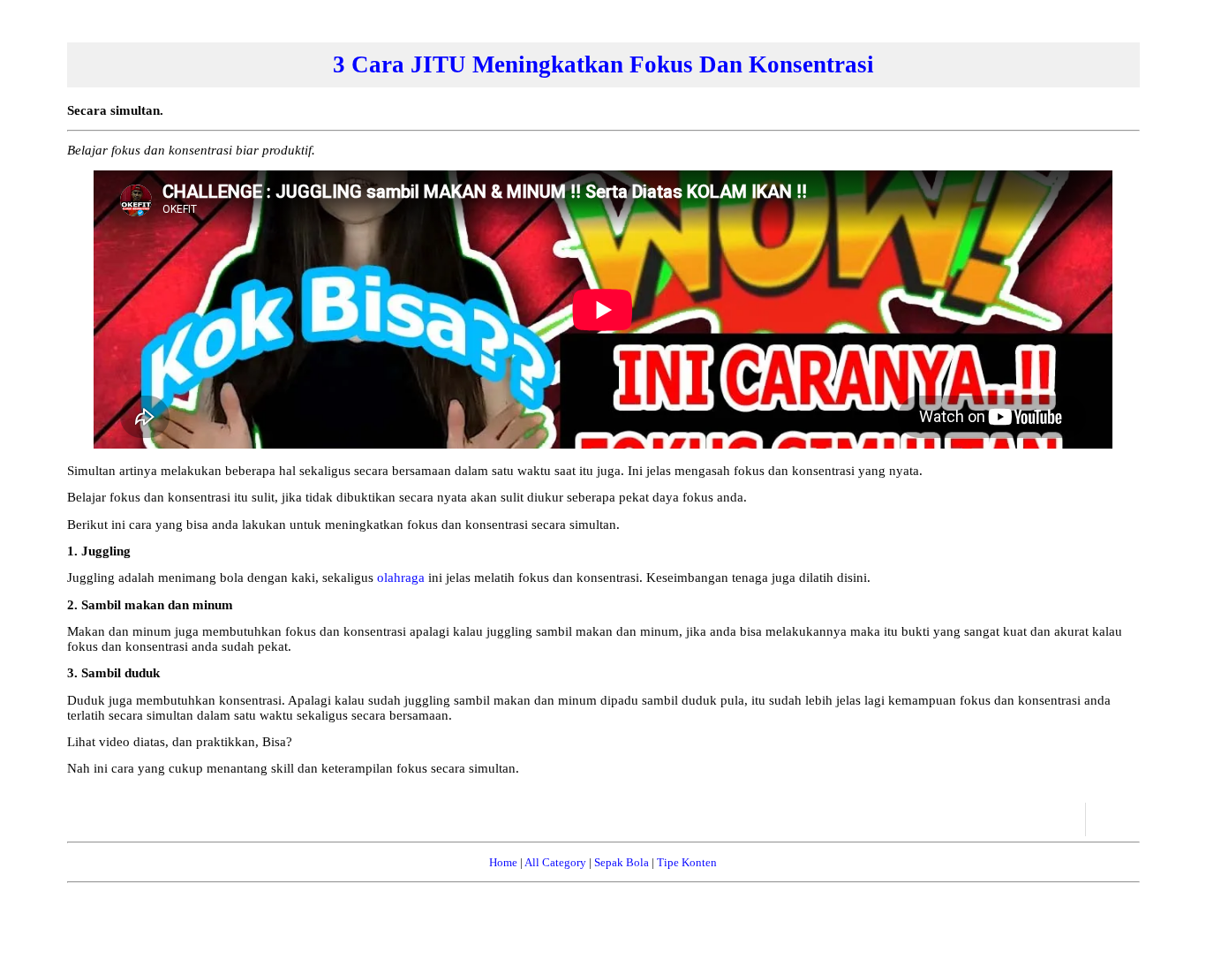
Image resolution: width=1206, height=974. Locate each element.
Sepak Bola (621, 862)
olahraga (401, 577)
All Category (555, 862)
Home (503, 862)
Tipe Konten (687, 862)
